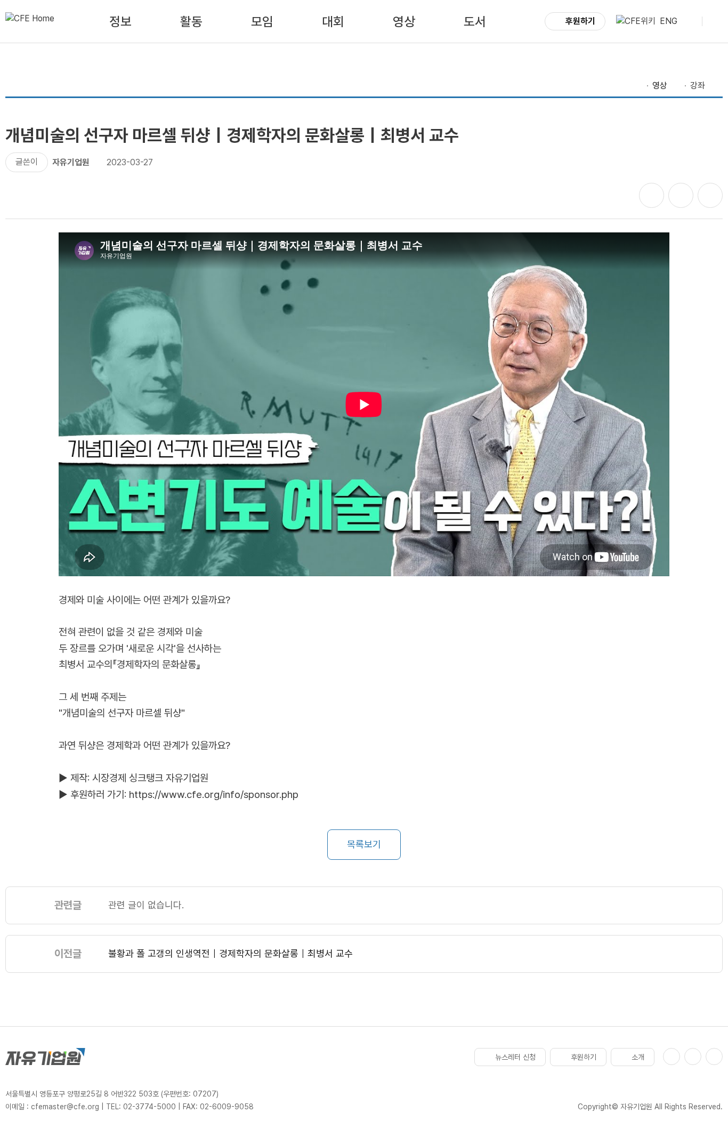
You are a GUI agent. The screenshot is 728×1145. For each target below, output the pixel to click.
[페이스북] (671, 1056)
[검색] (690, 21)
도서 (475, 21)
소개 (638, 1057)
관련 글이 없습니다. (146, 904)
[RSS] (714, 1056)
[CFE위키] (636, 21)
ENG (668, 21)
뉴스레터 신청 (515, 1057)
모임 (262, 21)
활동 (191, 21)
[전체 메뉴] (715, 21)
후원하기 (580, 21)
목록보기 (364, 844)
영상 (404, 21)
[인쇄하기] (710, 195)
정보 (120, 21)
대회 (333, 21)
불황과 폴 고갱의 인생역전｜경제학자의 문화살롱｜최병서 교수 (230, 953)
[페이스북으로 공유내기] (651, 195)
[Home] (637, 85)
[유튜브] (692, 1056)
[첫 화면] (29, 21)
